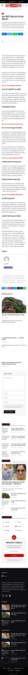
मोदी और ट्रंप (19, 282)
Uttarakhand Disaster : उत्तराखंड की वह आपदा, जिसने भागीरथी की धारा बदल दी (18, 445)
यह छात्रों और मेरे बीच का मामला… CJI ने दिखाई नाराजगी (13, 339)
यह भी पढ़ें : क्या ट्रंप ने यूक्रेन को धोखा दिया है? (11, 85)
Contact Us (3, 1)
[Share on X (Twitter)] (9, 34)
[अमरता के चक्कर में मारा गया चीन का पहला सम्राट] (6, 510)
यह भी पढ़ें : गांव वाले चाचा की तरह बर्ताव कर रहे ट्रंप (12, 124)
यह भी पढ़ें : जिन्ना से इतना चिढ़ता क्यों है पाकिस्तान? (12, 194)
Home (4, 668)
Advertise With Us (12, 1)
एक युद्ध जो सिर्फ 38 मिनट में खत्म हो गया (18, 501)
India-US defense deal (7, 275)
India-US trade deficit (19, 275)
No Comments (14, 30)
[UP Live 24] (13, 5)
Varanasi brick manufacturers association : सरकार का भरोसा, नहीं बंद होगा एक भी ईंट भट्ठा (18, 437)
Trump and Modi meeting (18, 278)
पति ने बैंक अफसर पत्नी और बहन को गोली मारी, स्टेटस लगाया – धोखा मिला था (13, 483)
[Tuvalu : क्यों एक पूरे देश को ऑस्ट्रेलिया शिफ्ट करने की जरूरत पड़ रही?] (6, 430)
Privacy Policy (13, 560)
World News (5, 282)
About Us (9, 668)
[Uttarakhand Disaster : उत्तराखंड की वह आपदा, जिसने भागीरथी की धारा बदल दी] (6, 446)
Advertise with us (19, 668)
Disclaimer (11, 670)
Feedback (17, 670)
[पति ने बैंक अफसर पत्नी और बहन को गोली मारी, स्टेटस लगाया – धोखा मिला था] (14, 472)
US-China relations (21, 280)
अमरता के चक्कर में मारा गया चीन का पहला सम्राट (18, 509)
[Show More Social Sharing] (24, 34)
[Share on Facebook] (4, 34)
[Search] (26, 5)
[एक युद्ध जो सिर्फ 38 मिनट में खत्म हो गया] (6, 503)
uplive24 (6, 264)
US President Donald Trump (9, 280)
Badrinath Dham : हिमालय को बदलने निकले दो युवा (18, 452)
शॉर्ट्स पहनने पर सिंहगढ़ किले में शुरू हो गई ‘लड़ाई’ (13, 315)
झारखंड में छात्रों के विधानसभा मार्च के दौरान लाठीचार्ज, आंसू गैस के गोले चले (11, 363)
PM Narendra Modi (7, 278)
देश (2, 13)
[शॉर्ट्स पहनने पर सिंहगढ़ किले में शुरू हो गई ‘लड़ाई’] (14, 305)
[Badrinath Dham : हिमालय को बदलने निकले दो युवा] (6, 453)
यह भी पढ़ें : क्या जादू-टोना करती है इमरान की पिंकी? (12, 158)
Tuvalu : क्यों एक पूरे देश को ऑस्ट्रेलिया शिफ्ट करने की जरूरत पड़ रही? (18, 430)
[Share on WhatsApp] (15, 34)
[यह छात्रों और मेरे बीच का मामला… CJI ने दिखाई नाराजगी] (14, 328)
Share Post (21, 1)
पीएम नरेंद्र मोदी (12, 282)
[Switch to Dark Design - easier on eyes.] (23, 5)
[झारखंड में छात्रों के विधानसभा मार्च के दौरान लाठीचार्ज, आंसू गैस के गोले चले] (14, 353)
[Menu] (2, 5)
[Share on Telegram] (20, 34)
